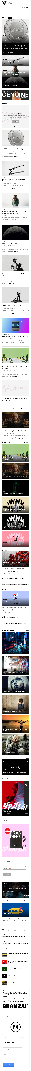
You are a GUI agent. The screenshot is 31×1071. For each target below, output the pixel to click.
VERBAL (4, 589)
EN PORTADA (5, 104)
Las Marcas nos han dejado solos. (12, 711)
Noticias (3, 929)
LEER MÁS (16, 121)
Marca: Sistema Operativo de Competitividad (15, 336)
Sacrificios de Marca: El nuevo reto (12, 752)
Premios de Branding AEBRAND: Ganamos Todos (14, 931)
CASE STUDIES (6, 758)
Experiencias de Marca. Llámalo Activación (13, 578)
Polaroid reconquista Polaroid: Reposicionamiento (15, 943)
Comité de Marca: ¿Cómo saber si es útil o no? (15, 431)
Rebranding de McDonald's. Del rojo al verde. (18, 968)
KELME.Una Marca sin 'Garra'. (15, 975)
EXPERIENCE (5, 550)
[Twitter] (22, 8)
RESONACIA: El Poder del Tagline (10, 617)
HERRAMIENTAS (6, 442)
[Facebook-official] (24, 8)
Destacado (7, 334)
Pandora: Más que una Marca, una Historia (18, 982)
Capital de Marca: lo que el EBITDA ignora (14, 38)
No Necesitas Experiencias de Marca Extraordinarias (15, 584)
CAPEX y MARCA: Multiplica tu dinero (12, 306)
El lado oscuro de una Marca (10, 85)
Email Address (7, 868)
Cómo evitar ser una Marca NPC (11, 545)
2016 (2, 582)
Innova (11, 630)
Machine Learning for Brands (10, 652)
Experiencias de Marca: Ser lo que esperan (14, 562)
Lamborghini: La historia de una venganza (18, 953)
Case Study (3, 622)
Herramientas (7, 364)
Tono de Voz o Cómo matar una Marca (13, 772)
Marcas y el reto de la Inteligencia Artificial (14, 691)
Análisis (9, 18)
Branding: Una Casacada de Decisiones (13, 493)
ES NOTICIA (5, 900)
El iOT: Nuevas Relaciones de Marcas (13, 672)
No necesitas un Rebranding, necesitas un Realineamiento (15, 116)
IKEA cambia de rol (8, 913)
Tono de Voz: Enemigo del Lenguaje (12, 602)
